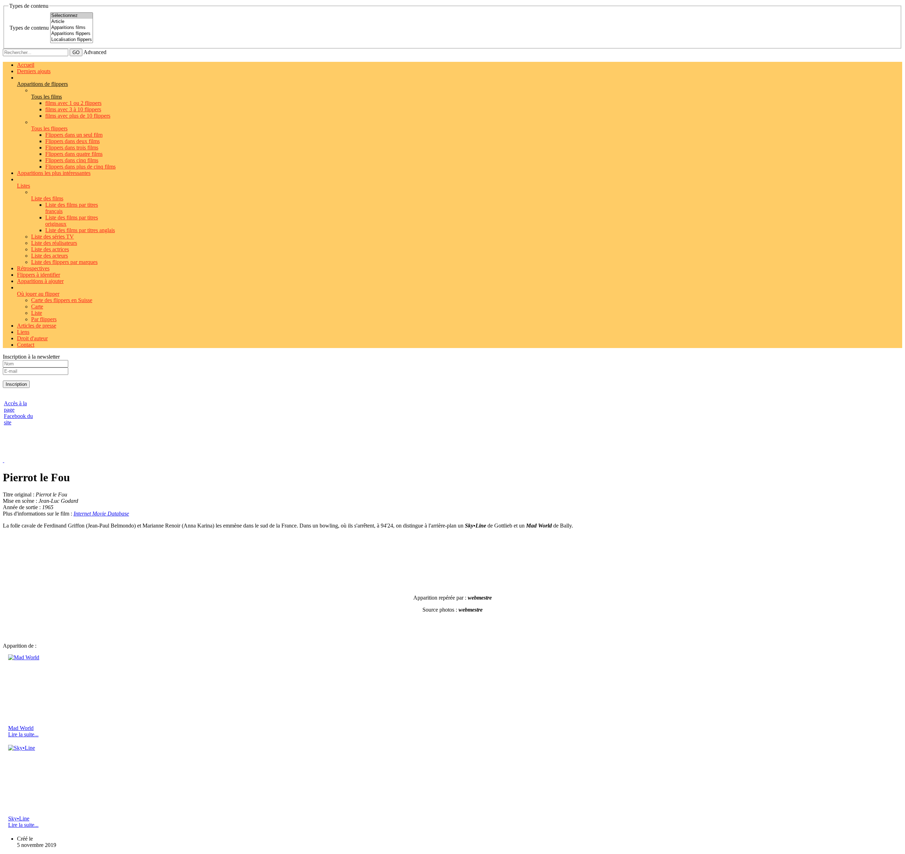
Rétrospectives (33, 268)
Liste (36, 313)
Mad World (21, 728)
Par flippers (44, 319)
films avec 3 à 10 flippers (73, 109)
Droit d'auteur (32, 338)
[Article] (72, 22)
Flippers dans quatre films (74, 154)
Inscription (16, 384)
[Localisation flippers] (72, 40)
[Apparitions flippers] (72, 34)
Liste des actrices (50, 249)
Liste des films (47, 198)
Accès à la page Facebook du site (18, 412)
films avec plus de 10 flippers (77, 116)
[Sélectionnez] (72, 16)
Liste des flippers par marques (64, 262)
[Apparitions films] (72, 28)
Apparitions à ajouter (40, 281)
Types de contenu (29, 28)
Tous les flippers (49, 128)
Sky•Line (18, 818)
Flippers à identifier (38, 275)
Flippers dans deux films (72, 141)
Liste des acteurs (49, 256)
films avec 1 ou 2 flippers (73, 103)
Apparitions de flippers (42, 84)
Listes (23, 186)
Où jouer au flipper (38, 294)
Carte (37, 307)
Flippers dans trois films (71, 148)
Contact (25, 345)
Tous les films (46, 97)
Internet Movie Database (101, 514)
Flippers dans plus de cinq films (80, 167)
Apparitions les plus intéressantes (53, 173)
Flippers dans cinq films (71, 160)
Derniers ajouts (34, 71)
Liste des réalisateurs (54, 243)
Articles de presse (36, 326)
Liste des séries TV (52, 237)
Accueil (25, 65)
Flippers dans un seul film (74, 135)
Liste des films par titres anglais (80, 230)
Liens (23, 332)
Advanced (94, 52)
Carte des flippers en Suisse (61, 300)
